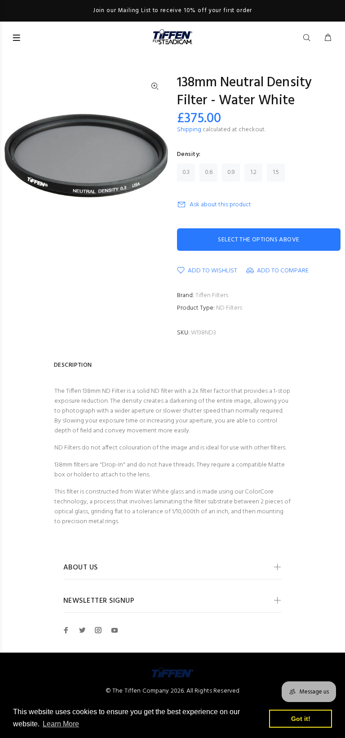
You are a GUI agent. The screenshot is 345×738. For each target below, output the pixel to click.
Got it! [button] (300, 718)
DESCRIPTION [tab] (73, 365)
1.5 (276, 172)
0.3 (186, 172)
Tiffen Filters (211, 295)
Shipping (189, 129)
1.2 (254, 172)
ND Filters (229, 308)
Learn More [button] (61, 724)
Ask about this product (220, 205)
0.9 (231, 172)
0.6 (208, 172)
